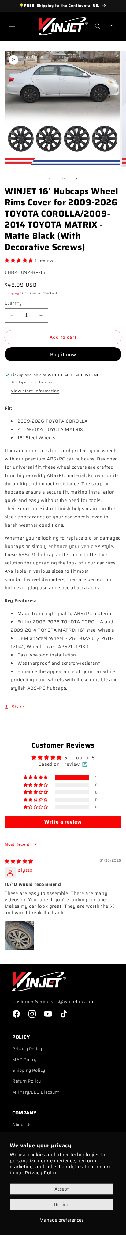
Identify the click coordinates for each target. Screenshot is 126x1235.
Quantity (13, 303)
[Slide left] (49, 179)
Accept (61, 1189)
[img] (19, 861)
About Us (22, 1124)
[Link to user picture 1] (19, 935)
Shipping (12, 293)
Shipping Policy (28, 1070)
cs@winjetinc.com (74, 1001)
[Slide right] (76, 179)
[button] (12, 26)
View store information (35, 390)
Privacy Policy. (42, 1172)
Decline (61, 1204)
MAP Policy (24, 1059)
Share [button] (18, 706)
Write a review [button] (62, 822)
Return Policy (26, 1081)
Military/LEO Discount (35, 1092)
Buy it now (63, 354)
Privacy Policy (27, 1048)
